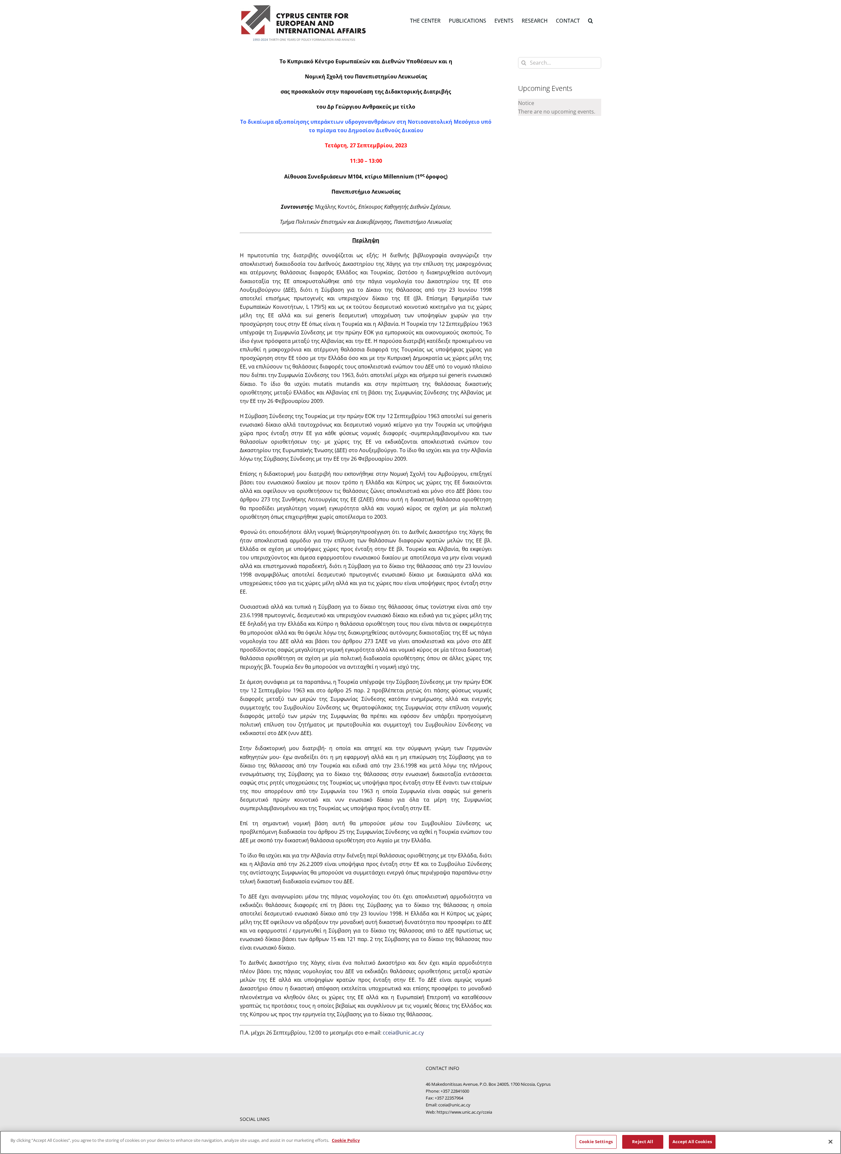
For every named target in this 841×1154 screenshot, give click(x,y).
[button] (590, 20)
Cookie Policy (346, 1140)
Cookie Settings (596, 1141)
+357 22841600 (455, 1091)
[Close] (830, 1141)
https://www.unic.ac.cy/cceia (464, 1112)
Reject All (642, 1141)
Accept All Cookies (692, 1141)
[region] (420, 1142)
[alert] (559, 107)
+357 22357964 (449, 1098)
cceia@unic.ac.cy (403, 1032)
